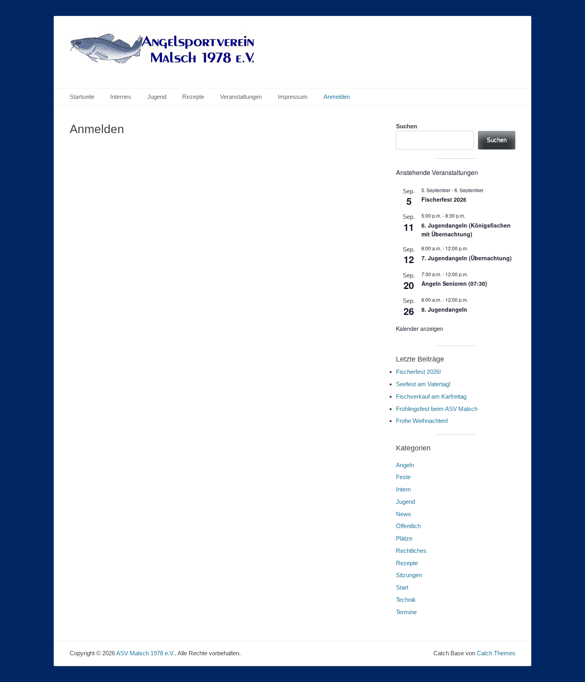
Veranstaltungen (241, 96)
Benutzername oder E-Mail (172, 150)
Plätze (404, 538)
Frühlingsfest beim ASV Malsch (437, 408)
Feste (403, 477)
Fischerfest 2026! (418, 371)
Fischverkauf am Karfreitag (431, 396)
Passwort (148, 184)
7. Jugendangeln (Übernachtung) (466, 258)
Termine (406, 612)
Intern (403, 489)
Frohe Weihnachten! (422, 420)
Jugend (156, 96)
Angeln (405, 465)
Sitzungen (409, 575)
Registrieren (271, 242)
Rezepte (193, 96)
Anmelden (337, 96)
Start (402, 587)
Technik (406, 599)
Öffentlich (408, 526)
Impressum (293, 96)
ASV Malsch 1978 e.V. (145, 653)
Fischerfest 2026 (443, 199)
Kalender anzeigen (419, 328)
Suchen (406, 126)
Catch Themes (496, 653)
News (403, 514)
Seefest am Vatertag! (423, 384)
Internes (120, 96)
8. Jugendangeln (444, 309)
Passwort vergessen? (225, 266)
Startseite (82, 96)
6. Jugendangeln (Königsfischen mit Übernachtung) (466, 229)
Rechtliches (411, 550)
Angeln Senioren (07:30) (454, 283)
